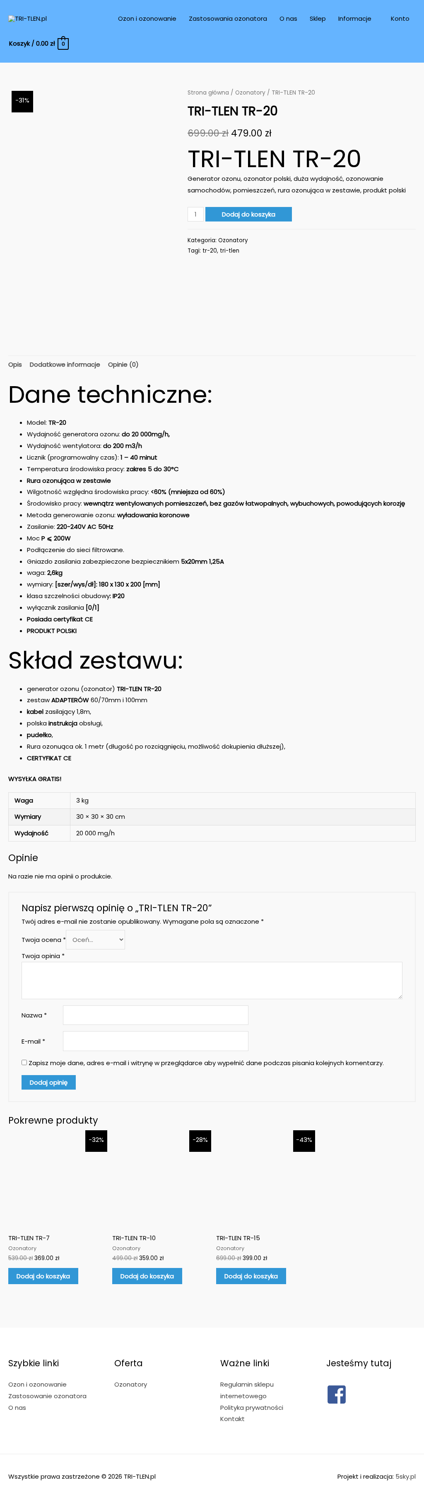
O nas (288, 18)
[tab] (15, 365)
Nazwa (34, 1015)
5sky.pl (405, 1476)
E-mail (33, 1041)
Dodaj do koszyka (248, 214)
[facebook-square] (336, 1402)
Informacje (354, 18)
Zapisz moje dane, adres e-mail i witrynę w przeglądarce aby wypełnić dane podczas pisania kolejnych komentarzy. (206, 1063)
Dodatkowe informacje (65, 364)
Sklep (318, 18)
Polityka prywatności (251, 1407)
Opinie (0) (123, 364)
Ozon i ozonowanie (147, 18)
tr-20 (209, 251)
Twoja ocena (44, 939)
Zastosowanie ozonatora (47, 1396)
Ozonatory (250, 93)
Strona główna (208, 93)
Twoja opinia (43, 955)
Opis (15, 364)
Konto (400, 18)
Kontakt (232, 1418)
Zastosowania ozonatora (228, 18)
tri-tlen (229, 251)
